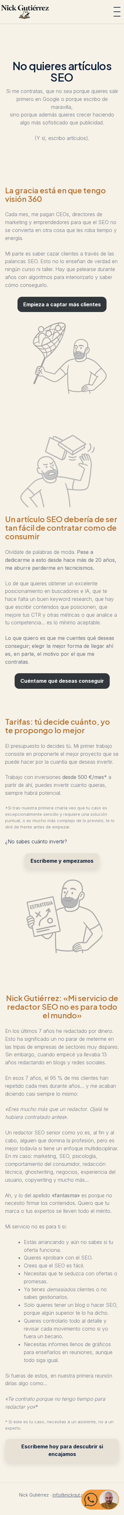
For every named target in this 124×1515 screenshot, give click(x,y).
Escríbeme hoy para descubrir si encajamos (62, 1450)
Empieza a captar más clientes (62, 304)
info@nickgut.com (71, 1495)
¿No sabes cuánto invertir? (36, 841)
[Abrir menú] (117, 12)
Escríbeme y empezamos (62, 861)
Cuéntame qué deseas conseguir (62, 681)
